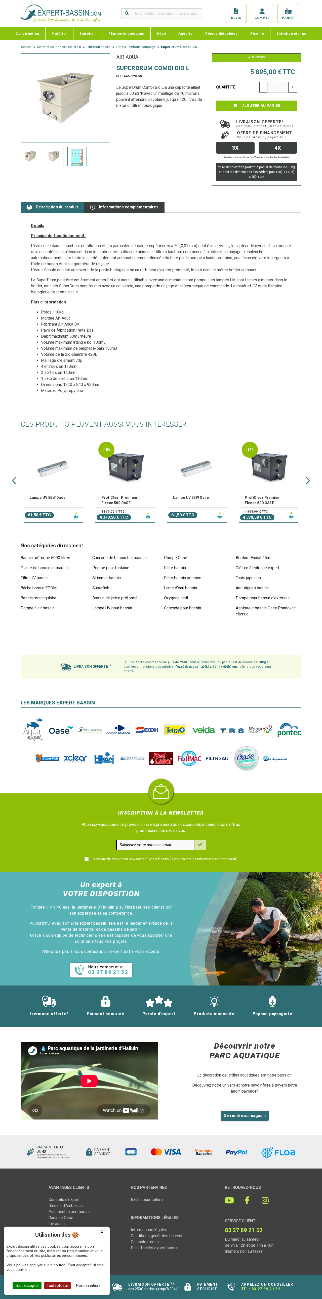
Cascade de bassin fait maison (119, 557)
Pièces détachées (221, 33)
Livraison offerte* (264, 123)
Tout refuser (57, 1285)
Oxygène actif (176, 598)
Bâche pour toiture (147, 1199)
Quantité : (227, 87)
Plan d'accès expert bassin (154, 1247)
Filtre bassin (175, 567)
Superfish (100, 588)
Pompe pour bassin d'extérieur (263, 598)
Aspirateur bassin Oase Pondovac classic (266, 611)
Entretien (87, 33)
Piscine (257, 33)
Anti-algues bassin (252, 588)
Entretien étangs (291, 33)
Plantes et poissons (126, 33)
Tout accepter (27, 1285)
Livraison (57, 1223)
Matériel (59, 33)
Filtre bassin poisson (182, 577)
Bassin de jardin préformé (115, 598)
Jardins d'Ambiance (66, 1205)
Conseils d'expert (64, 1199)
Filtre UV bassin (35, 577)
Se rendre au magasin (245, 1115)
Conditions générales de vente (158, 1235)
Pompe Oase (175, 557)
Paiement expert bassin (70, 1211)
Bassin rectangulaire (38, 598)
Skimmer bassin (106, 577)
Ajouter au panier (260, 106)
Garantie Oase (61, 1217)
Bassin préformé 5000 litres (45, 557)
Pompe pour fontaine (110, 567)
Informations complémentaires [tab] (128, 207)
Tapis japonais (248, 577)
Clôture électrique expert (257, 567)
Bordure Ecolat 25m (253, 557)
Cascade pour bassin (182, 608)
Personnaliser (88, 1285)
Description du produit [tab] (57, 207)
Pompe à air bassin (38, 608)
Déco (161, 33)
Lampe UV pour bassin (112, 608)
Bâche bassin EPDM (39, 588)
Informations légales (149, 1229)
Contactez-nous (145, 1241)
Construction (27, 33)
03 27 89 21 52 (266, 1289)
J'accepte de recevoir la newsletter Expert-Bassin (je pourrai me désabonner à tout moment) (164, 859)
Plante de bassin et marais (44, 567)
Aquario (185, 33)
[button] (14, 480)
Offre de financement (264, 134)
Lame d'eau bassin (180, 588)
